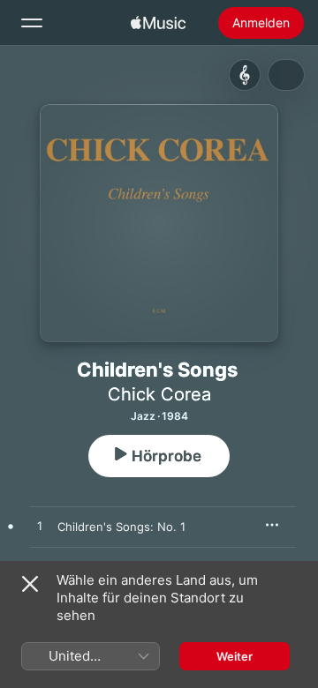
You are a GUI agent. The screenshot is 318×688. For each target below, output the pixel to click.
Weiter (234, 656)
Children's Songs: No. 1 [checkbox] (121, 527)
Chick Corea (159, 394)
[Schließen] (30, 584)
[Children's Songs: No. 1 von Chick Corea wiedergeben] (39, 527)
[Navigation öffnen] (31, 23)
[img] (158, 23)
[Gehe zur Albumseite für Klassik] (245, 75)
